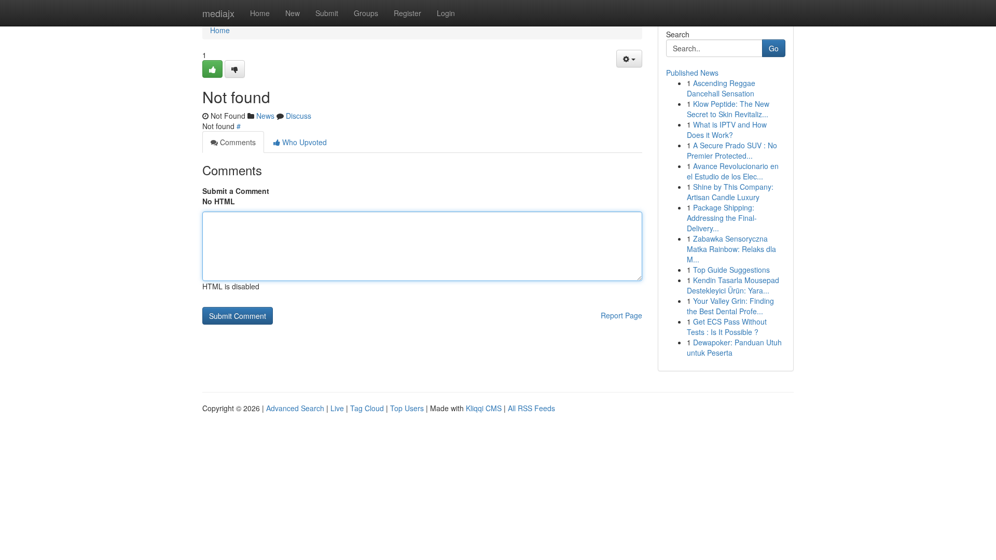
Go (774, 48)
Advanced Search (295, 408)
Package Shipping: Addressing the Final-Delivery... (722, 217)
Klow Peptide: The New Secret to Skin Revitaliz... (728, 109)
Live (337, 408)
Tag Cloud (367, 408)
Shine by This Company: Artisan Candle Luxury (730, 191)
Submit (326, 13)
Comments (237, 142)
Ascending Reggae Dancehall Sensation (721, 88)
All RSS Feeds (531, 408)
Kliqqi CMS (484, 408)
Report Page (621, 315)
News (265, 115)
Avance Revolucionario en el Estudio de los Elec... (733, 171)
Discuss (298, 115)
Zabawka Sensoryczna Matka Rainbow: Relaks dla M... (731, 248)
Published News (692, 72)
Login (446, 13)
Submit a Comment (235, 191)
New (292, 13)
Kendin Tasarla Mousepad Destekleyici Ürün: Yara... (733, 285)
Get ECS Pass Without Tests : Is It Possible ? (727, 326)
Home (260, 13)
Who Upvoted (303, 142)
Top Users (407, 408)
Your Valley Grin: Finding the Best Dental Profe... (730, 306)
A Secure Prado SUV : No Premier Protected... (732, 150)
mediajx (218, 13)
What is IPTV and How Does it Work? (727, 129)
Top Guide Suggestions (731, 269)
